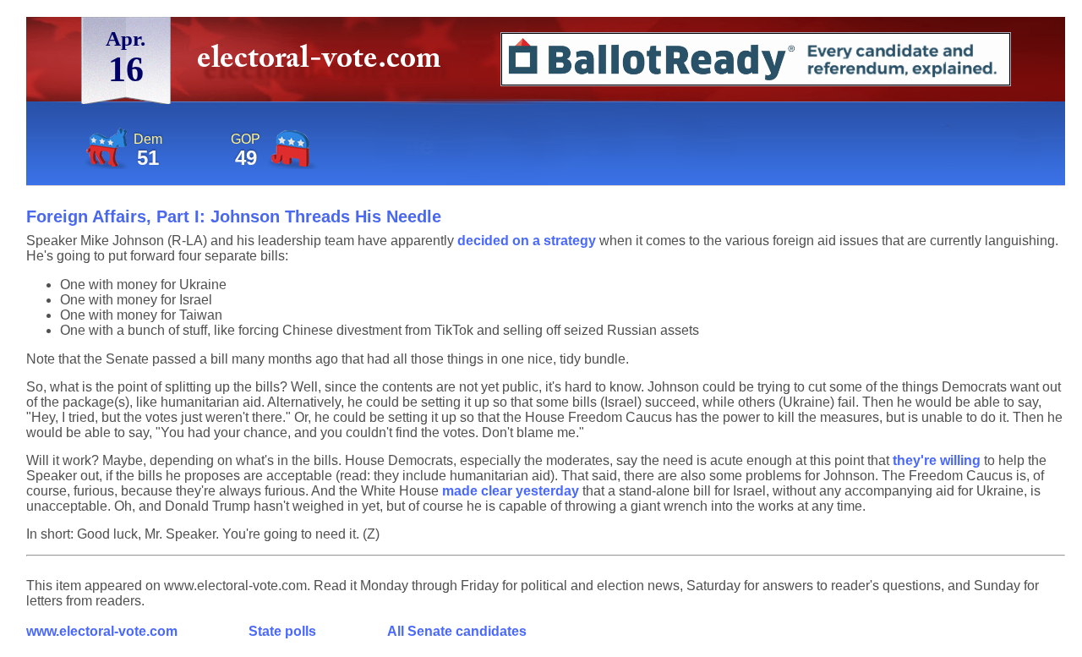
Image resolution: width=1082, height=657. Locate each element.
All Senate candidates (457, 631)
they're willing (937, 460)
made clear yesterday (510, 491)
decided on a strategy (526, 240)
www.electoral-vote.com (102, 631)
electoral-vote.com (324, 63)
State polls (282, 631)
